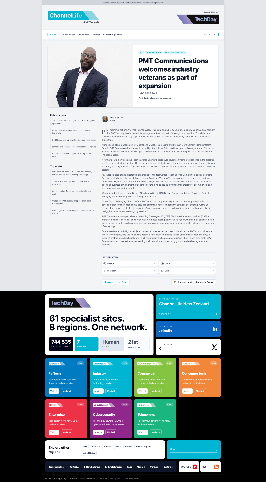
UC (141, 53)
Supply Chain (154, 53)
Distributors (83, 34)
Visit (52, 391)
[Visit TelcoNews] (150, 405)
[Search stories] (215, 449)
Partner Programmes (112, 34)
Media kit (67, 391)
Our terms (168, 467)
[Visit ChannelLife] (106, 363)
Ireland (128, 446)
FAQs (129, 467)
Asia (85, 446)
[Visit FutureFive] (195, 363)
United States (89, 453)
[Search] (215, 34)
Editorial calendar (92, 467)
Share (110, 282)
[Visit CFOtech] (62, 363)
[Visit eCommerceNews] (150, 363)
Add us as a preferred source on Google (195, 282)
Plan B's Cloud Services (97, 478)
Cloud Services (68, 34)
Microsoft (96, 34)
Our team (154, 467)
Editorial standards (113, 467)
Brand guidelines (56, 467)
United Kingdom (143, 446)
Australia (95, 446)
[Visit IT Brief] (62, 405)
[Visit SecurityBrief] (106, 405)
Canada (107, 446)
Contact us (74, 467)
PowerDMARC (133, 478)
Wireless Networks (175, 53)
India (118, 446)
